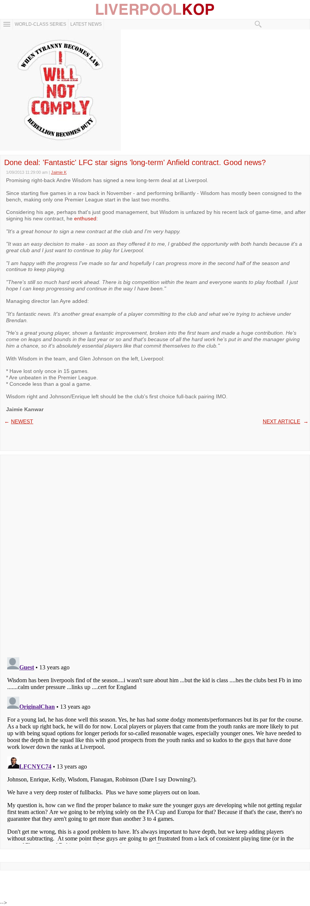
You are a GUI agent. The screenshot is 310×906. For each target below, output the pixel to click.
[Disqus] (155, 553)
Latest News (86, 24)
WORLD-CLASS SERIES (40, 24)
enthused (85, 218)
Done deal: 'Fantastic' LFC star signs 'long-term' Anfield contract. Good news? (135, 162)
